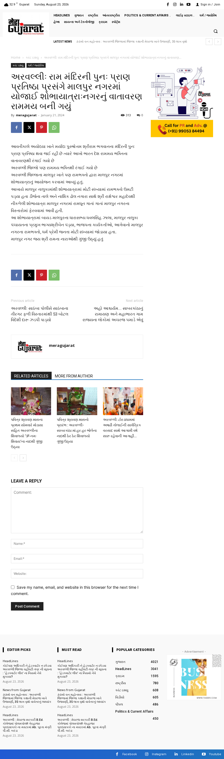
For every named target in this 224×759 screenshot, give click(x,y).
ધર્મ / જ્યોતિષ (36, 65)
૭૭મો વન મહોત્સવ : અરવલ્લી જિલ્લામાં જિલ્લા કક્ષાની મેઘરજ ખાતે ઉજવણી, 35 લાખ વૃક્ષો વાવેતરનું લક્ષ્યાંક (27, 698)
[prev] (209, 41)
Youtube (215, 754)
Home (15, 57)
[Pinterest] (41, 127)
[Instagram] (174, 4)
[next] (217, 41)
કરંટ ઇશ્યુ (32, 57)
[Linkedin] (181, 4)
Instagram (159, 754)
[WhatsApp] (54, 127)
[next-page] (23, 457)
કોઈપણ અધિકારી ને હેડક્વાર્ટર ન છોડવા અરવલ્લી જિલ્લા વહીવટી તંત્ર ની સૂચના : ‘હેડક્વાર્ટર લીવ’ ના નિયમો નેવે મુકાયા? (27, 671)
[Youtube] (188, 4)
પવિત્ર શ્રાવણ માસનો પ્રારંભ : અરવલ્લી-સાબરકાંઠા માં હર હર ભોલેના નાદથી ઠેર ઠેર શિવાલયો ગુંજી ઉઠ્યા (77, 431)
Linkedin (187, 754)
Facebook (129, 754)
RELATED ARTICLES (31, 376)
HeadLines (10, 660)
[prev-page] (14, 457)
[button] (215, 31)
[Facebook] (167, 4)
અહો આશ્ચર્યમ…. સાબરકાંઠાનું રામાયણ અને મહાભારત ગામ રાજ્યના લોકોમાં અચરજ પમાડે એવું (112, 314)
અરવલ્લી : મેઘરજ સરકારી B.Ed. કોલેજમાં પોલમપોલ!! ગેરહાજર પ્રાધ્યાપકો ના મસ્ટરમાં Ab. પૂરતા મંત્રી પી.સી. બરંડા (27, 725)
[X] (28, 127)
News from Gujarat (17, 689)
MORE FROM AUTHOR (74, 376)
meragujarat (26, 115)
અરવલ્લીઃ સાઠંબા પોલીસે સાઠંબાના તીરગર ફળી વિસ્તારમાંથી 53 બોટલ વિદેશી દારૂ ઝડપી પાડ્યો (39, 314)
